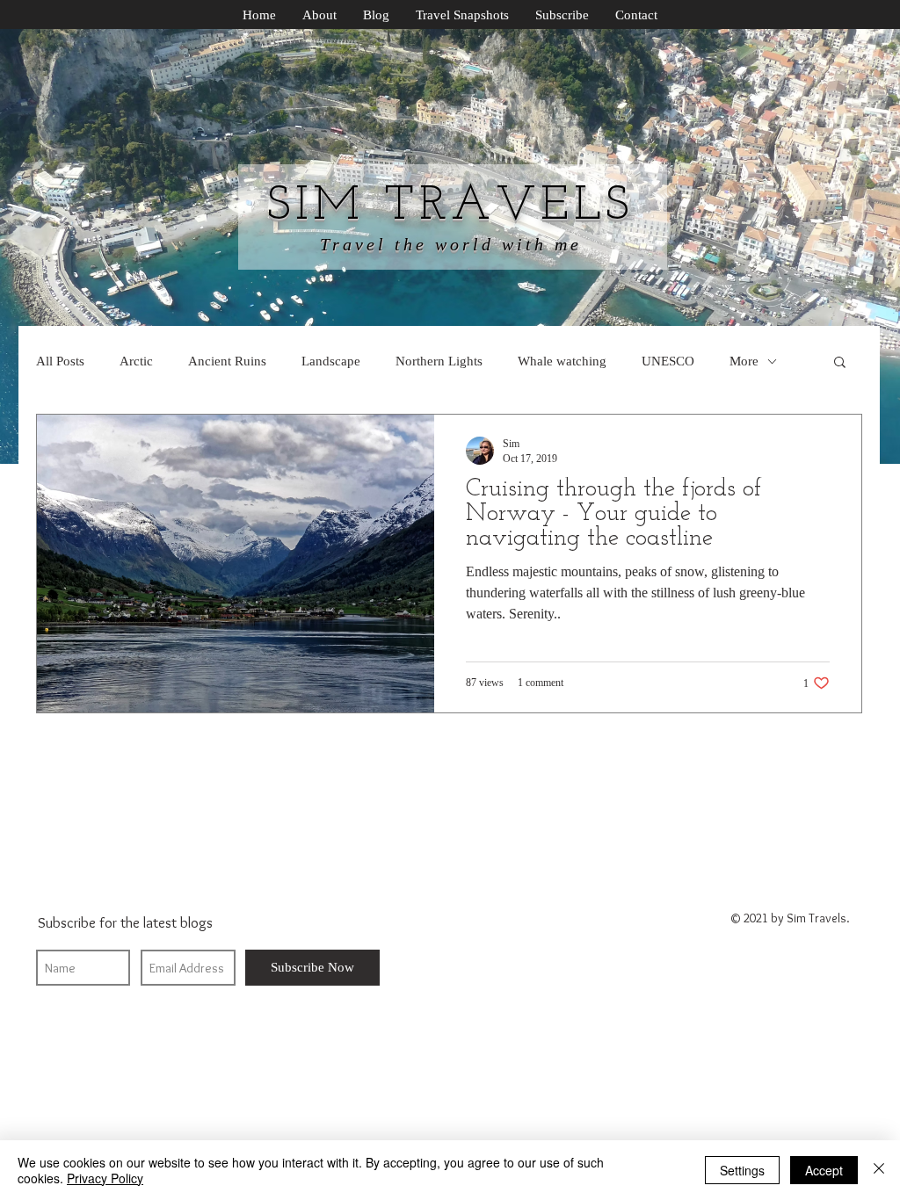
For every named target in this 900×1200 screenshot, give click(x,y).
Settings (742, 1170)
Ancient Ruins (227, 361)
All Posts (60, 361)
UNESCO (668, 361)
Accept (824, 1170)
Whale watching (562, 361)
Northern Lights (439, 361)
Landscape (330, 361)
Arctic (136, 361)
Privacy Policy (105, 1178)
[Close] (878, 1170)
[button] (839, 363)
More (743, 361)
